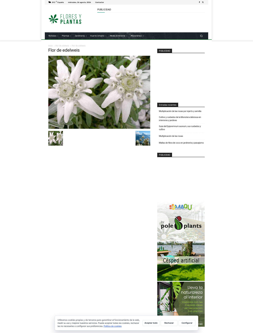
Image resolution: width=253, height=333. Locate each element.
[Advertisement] (150, 22)
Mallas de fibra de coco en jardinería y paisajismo (181, 143)
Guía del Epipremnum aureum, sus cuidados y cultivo (180, 128)
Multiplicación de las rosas (171, 136)
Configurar (187, 323)
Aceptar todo (151, 323)
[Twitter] (203, 2)
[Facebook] (199, 2)
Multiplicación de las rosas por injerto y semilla (180, 111)
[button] (201, 35)
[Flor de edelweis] (99, 128)
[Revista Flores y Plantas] (69, 19)
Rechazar (169, 323)
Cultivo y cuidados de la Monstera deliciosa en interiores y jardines (180, 118)
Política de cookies (113, 326)
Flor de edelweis (62, 45)
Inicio (50, 45)
